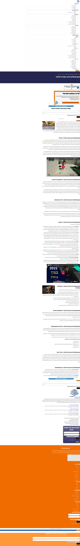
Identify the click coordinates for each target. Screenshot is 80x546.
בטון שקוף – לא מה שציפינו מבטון (72, 12)
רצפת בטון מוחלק (62, 250)
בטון (70, 189)
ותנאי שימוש (68, 115)
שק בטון (75, 13)
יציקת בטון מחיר (74, 34)
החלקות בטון (75, 74)
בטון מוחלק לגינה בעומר (74, 409)
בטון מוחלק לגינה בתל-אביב (73, 413)
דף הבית (79, 74)
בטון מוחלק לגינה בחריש (74, 405)
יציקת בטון (76, 25)
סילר (59, 305)
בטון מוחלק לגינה (69, 319)
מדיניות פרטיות (72, 115)
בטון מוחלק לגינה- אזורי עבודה (72, 24)
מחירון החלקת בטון (75, 35)
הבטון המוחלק (71, 233)
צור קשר (77, 69)
